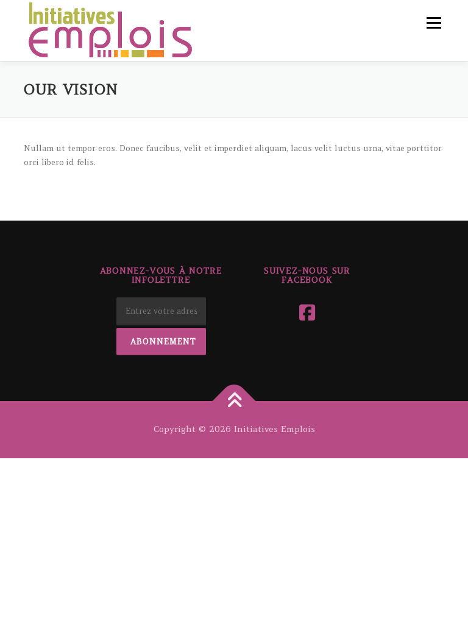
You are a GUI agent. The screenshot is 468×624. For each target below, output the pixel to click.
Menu (433, 23)
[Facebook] (307, 312)
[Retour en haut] (234, 400)
